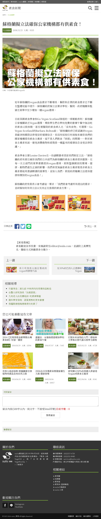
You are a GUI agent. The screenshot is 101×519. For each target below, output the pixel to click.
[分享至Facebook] (17, 227)
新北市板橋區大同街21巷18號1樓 (76, 461)
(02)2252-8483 (69, 456)
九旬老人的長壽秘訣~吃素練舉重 (25, 296)
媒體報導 (71, 516)
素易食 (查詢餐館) (62, 484)
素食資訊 (14, 1)
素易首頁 (5, 1)
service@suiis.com (72, 459)
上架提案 (96, 516)
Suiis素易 (5, 505)
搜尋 (90, 8)
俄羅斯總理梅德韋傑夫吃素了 (23, 303)
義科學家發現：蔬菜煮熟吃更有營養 (26, 299)
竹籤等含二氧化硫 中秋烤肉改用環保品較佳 (30, 288)
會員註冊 (90, 1)
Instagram (19, 504)
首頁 (4, 15)
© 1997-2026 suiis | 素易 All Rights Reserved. (17, 516)
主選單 (97, 8)
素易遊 (43, 1)
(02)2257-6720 (69, 453)
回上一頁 (91, 226)
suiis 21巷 (59, 490)
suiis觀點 (22, 1)
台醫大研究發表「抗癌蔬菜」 (23, 292)
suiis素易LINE (11, 505)
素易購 (30, 1)
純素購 (37, 1)
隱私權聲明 (87, 516)
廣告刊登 (79, 516)
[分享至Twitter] (22, 227)
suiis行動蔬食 (60, 487)
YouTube (19, 507)
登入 (97, 1)
